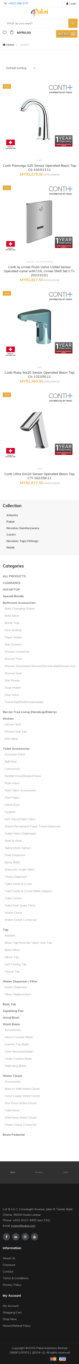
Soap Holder (13, 687)
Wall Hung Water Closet (21, 1117)
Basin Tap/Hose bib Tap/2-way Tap (28, 942)
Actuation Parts (15, 754)
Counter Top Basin (17, 1044)
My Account (11, 1306)
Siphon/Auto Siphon (18, 848)
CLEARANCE (11, 583)
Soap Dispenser (15, 855)
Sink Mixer (11, 738)
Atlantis (12, 515)
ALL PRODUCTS (14, 576)
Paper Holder (13, 637)
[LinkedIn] (15, 1236)
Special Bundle (13, 596)
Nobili (10, 547)
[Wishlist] (4, 32)
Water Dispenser (16, 987)
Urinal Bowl (11, 1017)
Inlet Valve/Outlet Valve (20, 819)
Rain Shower (13, 644)
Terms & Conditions (15, 1278)
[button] (66, 34)
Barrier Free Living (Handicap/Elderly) (30, 712)
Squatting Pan (13, 1011)
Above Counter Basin (19, 1037)
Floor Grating (13, 630)
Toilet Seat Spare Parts (20, 905)
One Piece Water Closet (21, 1103)
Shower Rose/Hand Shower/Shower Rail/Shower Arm (40, 666)
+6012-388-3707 (18, 3)
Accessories (13, 1030)
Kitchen (8, 718)
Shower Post (13, 659)
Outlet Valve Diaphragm (20, 833)
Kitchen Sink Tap (16, 731)
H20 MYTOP (11, 589)
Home (10, 44)
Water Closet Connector (21, 920)
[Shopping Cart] (12, 32)
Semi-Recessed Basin (19, 1051)
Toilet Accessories (16, 748)
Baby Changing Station (20, 608)
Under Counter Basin (18, 1058)
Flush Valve (12, 783)
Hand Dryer (12, 804)
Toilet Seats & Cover (18, 884)
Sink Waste (12, 680)
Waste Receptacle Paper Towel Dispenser (33, 826)
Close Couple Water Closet (22, 1096)
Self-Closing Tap (15, 964)
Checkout (9, 1265)
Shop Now (10, 1319)
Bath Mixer (12, 615)
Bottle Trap (12, 623)
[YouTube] (34, 1236)
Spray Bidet (12, 862)
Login (73, 3)
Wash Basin (11, 1024)
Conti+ (11, 534)
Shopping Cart (12, 1312)
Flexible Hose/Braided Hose (23, 776)
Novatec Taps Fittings (22, 541)
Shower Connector (17, 651)
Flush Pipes (12, 797)
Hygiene (10, 812)
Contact (8, 1271)
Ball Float (11, 761)
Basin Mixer (12, 950)
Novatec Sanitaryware (22, 528)
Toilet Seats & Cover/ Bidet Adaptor (28, 891)
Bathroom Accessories (19, 603)
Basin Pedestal (14, 1134)
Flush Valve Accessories (20, 790)
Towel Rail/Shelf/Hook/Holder (24, 702)
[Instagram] (25, 1236)
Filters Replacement (18, 994)
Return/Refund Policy (17, 1325)
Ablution (10, 935)
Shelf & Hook (13, 840)
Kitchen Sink (13, 724)
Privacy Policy (12, 1285)
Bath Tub (9, 1004)
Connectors (12, 769)
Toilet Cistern (13, 898)
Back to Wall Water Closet (22, 1088)
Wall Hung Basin (15, 1066)
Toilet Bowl (12, 1110)
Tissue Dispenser (16, 876)
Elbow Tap (12, 957)
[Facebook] (6, 1236)
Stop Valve (12, 695)
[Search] (73, 23)
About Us (9, 1258)
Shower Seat (13, 673)
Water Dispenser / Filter (20, 981)
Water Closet (13, 912)
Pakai (10, 521)
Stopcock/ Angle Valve (19, 869)
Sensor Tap (12, 971)
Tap (5, 930)
